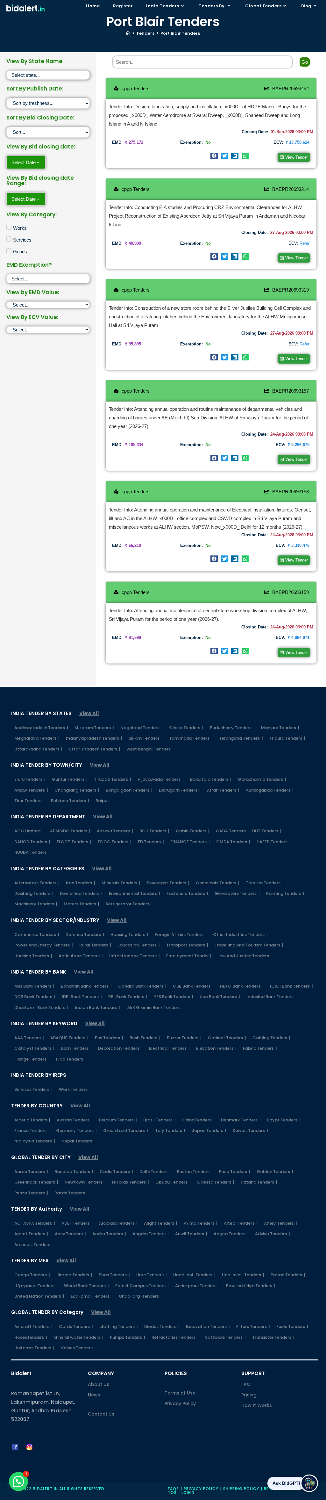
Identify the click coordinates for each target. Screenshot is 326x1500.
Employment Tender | (188, 956)
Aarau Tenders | (31, 1172)
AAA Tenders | (29, 1038)
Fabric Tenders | (260, 1048)
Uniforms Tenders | (34, 1348)
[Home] (128, 33)
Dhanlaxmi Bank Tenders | (41, 1007)
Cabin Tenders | (192, 831)
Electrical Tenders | (169, 1048)
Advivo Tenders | (272, 1234)
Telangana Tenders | (241, 738)
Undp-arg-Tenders (139, 1296)
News (94, 1395)
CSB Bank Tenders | (193, 986)
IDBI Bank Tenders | (82, 997)
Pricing (249, 1395)
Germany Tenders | (76, 1130)
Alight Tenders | (160, 1223)
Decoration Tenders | (120, 1048)
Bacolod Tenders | (73, 1172)
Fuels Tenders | (292, 1326)
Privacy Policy (180, 1403)
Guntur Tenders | (70, 779)
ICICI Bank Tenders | (291, 986)
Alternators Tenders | (37, 883)
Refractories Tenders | (175, 1337)
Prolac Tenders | (288, 1275)
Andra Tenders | (109, 1234)
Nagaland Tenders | (141, 728)
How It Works (256, 1405)
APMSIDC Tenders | (70, 831)
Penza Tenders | (31, 1193)
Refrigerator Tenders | (129, 904)
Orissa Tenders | (186, 728)
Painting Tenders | (285, 893)
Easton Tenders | (195, 1172)
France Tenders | (32, 1130)
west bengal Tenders (149, 749)
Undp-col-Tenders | (194, 1275)
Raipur (102, 801)
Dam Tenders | (76, 1048)
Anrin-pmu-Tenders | (197, 1286)
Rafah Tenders (69, 1193)
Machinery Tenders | (35, 904)
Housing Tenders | (129, 934)
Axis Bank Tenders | (34, 986)
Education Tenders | (138, 945)
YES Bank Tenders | (173, 997)
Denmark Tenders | (241, 1120)
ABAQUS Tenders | (69, 1038)
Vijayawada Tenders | (161, 779)
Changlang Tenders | (76, 790)
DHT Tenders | (266, 831)
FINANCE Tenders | (190, 842)
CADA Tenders (231, 831)
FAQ (246, 1384)
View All (89, 713)
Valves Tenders (77, 1348)
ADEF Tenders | (77, 1223)
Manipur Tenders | (280, 728)
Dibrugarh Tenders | (180, 790)
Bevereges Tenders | (168, 883)
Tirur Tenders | (29, 801)
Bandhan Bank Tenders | (86, 986)
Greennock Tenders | (36, 1182)
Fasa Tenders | (234, 1172)
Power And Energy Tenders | (43, 945)
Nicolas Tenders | (130, 1182)
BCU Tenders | (154, 831)
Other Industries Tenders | (240, 934)
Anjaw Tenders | (31, 790)
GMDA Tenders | (233, 842)
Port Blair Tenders (180, 33)
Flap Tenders (69, 1059)
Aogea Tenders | (231, 1234)
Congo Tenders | (32, 1275)
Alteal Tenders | (241, 1223)
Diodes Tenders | (162, 1326)
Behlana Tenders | (70, 801)
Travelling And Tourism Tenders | (249, 945)
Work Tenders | (75, 1089)
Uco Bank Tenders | (220, 997)
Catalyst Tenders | (34, 1048)
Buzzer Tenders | (184, 1038)
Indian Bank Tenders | (97, 1007)
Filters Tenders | (253, 1326)
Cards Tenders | (76, 1326)
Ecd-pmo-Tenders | (92, 1296)
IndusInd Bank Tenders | (271, 997)
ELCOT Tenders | (74, 842)
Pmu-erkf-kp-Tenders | (250, 1286)
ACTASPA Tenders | (34, 1223)
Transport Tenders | (187, 945)
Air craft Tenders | (33, 1326)
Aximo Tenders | (200, 1223)
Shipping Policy (241, 1488)
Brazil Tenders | (159, 1120)
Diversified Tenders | (81, 893)
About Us (98, 1384)
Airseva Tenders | (115, 831)
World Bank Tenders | (86, 1286)
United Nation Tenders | (39, 1296)
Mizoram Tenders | (94, 728)
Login (188, 1492)
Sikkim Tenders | (146, 738)
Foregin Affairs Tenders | (181, 934)
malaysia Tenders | (34, 1141)
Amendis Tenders (32, 1245)
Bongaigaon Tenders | (129, 790)
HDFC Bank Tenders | (242, 986)
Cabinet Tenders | (227, 1038)
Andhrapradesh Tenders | (41, 728)
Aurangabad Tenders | (270, 790)
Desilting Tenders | (33, 893)
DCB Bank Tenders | (34, 997)
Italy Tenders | (169, 1130)
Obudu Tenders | (173, 1182)
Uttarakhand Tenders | (38, 749)
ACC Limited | (29, 831)
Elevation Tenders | (216, 1048)
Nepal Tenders (76, 1141)
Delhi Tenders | (155, 1172)
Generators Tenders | (237, 893)
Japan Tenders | (209, 1130)
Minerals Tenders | (121, 883)
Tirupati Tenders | (112, 779)
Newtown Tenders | (85, 1182)
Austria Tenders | (75, 1120)
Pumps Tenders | (127, 1337)
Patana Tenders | (259, 1182)
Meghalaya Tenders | (37, 738)
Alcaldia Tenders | (118, 1223)
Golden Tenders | (275, 1172)
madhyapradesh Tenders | (94, 738)
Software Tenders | (225, 1337)
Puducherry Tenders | (232, 728)
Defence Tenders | (85, 934)
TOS (172, 1492)
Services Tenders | (33, 1089)
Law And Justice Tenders (243, 956)
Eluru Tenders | (30, 779)
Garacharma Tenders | (262, 779)
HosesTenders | (30, 1337)
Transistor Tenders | (273, 1337)
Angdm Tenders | (150, 1234)
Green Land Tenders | (125, 1130)
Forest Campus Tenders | (142, 1286)
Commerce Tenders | (36, 934)
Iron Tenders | (80, 883)
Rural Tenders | (95, 945)
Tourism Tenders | (265, 883)
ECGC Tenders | (114, 842)
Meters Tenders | (81, 904)
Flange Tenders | (32, 1059)
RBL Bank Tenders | (127, 997)
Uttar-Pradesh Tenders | (94, 749)
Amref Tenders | (31, 1234)
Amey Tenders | (280, 1223)
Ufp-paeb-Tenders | (36, 1286)
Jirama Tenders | (74, 1275)
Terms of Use (180, 1393)
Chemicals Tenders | (217, 883)
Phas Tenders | (114, 1275)
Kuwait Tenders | (250, 1130)
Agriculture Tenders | (81, 956)
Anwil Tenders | (191, 1234)
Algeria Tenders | (32, 1120)
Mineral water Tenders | (78, 1337)
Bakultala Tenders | (210, 779)
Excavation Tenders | (208, 1326)
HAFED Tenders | (274, 842)
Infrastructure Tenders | (134, 956)
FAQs (173, 1488)
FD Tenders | (151, 842)
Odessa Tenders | (215, 1182)
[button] (214, 156)
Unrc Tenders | (151, 1275)
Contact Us (101, 1414)
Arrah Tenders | (223, 790)
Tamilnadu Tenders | (191, 738)
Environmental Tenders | (134, 893)
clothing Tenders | (118, 1326)
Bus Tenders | (109, 1038)
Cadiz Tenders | (116, 1172)
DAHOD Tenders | (32, 842)
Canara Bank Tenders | (142, 986)
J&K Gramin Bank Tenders (153, 1007)
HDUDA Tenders (30, 852)
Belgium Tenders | (118, 1120)
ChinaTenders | (198, 1120)
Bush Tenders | (145, 1038)
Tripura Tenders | (287, 738)
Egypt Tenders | (284, 1120)
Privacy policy (201, 1488)
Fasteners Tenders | (187, 893)
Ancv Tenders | (70, 1234)
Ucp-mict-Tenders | (243, 1275)
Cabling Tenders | (271, 1038)
